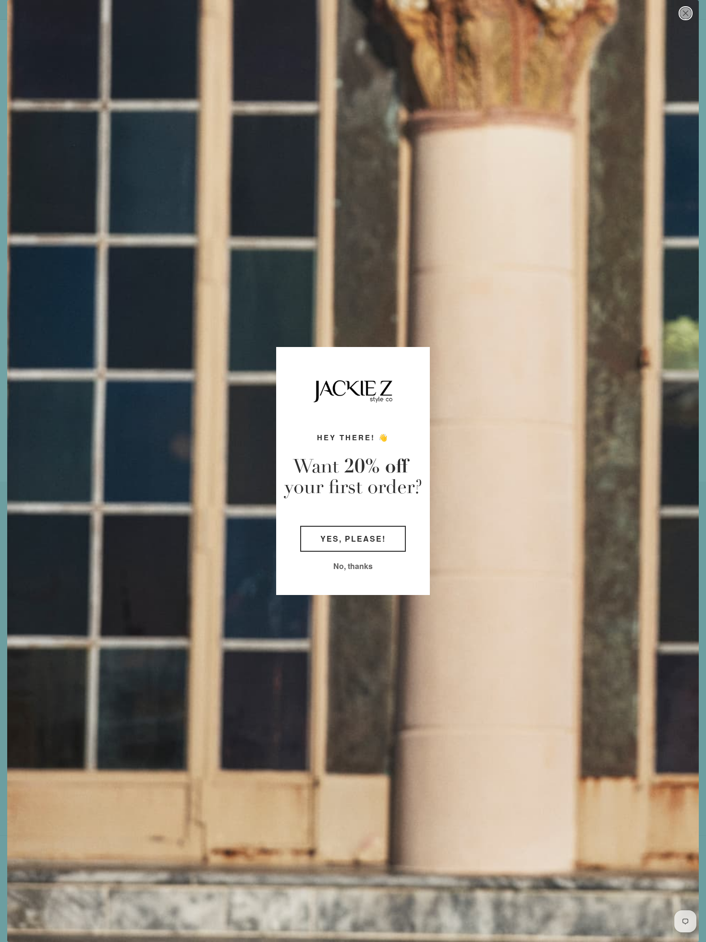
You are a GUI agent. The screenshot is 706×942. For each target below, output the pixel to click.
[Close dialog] (686, 13)
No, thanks (353, 565)
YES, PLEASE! (353, 538)
